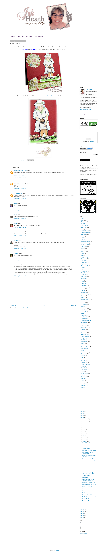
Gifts (82, 280)
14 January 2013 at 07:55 (20, 210)
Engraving (83, 264)
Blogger (57, 550)
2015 (82, 413)
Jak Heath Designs (85, 294)
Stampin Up (84, 353)
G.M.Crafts (83, 278)
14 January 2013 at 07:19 (20, 188)
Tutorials (83, 371)
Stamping (83, 355)
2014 (82, 415)
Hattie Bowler (85, 477)
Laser (82, 301)
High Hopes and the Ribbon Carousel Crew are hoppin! (89, 459)
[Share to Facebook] (31, 160)
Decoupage (83, 258)
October (85, 423)
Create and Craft (85, 243)
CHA (82, 229)
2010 (82, 513)
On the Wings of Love (87, 492)
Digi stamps (84, 262)
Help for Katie (84, 287)
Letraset (22, 162)
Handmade (83, 283)
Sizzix (82, 350)
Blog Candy (83, 221)
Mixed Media (84, 308)
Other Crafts (84, 322)
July (84, 429)
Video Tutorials (84, 373)
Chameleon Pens (85, 230)
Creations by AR (85, 244)
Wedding (83, 378)
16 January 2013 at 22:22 (20, 260)
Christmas (83, 234)
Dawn (15, 181)
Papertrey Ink (84, 327)
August (84, 427)
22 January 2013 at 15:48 (20, 275)
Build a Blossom (85, 225)
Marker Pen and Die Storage (89, 484)
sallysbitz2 (16, 240)
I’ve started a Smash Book (88, 482)
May (84, 433)
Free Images (84, 276)
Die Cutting (83, 260)
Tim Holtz (83, 367)
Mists (82, 306)
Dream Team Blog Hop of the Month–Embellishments (89, 472)
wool (82, 383)
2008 (82, 517)
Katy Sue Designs (85, 299)
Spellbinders (84, 352)
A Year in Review (86, 506)
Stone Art (83, 359)
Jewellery (83, 297)
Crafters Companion (86, 241)
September (85, 425)
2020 (82, 403)
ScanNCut (83, 339)
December (85, 418)
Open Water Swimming (86, 320)
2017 (82, 409)
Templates (83, 366)
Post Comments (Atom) (22, 307)
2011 (82, 511)
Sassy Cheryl (84, 338)
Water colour (84, 376)
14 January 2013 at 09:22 (20, 218)
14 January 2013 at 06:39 (20, 177)
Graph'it (83, 281)
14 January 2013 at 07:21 (20, 198)
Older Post (73, 305)
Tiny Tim (84, 488)
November (85, 421)
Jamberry (83, 295)
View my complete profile (85, 109)
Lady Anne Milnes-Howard (20, 170)
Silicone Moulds (84, 348)
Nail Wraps (83, 315)
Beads (82, 220)
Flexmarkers (17, 162)
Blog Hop (83, 223)
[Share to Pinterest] (33, 160)
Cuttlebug (83, 251)
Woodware (83, 382)
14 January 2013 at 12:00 (20, 235)
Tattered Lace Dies (85, 364)
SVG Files (83, 360)
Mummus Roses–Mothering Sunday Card (88, 447)
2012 (82, 509)
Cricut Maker (84, 246)
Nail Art (82, 313)
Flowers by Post (86, 464)
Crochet (83, 248)
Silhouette (83, 345)
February (85, 439)
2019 (82, 405)
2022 (82, 399)
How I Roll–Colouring (87, 466)
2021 (82, 401)
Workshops (39, 36)
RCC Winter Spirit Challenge (89, 486)
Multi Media (83, 311)
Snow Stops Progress (87, 470)
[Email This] (27, 160)
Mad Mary (16, 253)
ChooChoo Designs (85, 232)
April (84, 435)
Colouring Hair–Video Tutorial (89, 450)
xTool (82, 387)
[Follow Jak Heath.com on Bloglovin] (86, 149)
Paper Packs (84, 325)
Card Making (84, 227)
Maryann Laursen (18, 193)
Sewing (82, 343)
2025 (82, 393)
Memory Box (84, 304)
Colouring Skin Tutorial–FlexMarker (88, 453)
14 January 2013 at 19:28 (20, 248)
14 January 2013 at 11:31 (20, 227)
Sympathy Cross (86, 475)
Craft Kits (83, 239)
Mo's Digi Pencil (84, 309)
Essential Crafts (84, 265)
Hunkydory (83, 290)
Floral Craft (83, 272)
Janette (15, 214)
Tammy (15, 223)
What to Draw (85, 468)
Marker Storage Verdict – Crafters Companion (88, 480)
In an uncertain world (87, 445)
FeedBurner (92, 141)
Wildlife (82, 380)
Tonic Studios (84, 369)
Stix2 (82, 357)
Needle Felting (84, 316)
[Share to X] (30, 160)
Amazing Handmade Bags (88, 490)
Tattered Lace (84, 362)
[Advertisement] (43, 292)
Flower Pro (83, 274)
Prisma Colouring (85, 331)
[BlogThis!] (29, 160)
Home (13, 36)
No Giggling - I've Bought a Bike (89, 496)
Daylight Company (85, 257)
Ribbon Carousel (51, 95)
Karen (15, 203)
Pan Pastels (84, 324)
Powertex (83, 329)
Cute (82, 250)
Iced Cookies (84, 292)
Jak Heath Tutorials (25, 36)
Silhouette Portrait (85, 346)
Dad (82, 255)
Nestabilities (84, 318)
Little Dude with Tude (87, 504)
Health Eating (84, 285)
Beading (83, 218)
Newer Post (13, 305)
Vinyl (82, 375)
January (85, 441)
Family (82, 267)
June (84, 431)
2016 (82, 411)
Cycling (82, 253)
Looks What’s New (86, 442)
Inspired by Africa (86, 498)
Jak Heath (89, 89)
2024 (82, 395)
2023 (82, 397)
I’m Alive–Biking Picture (87, 494)
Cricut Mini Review (86, 462)
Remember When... (85, 334)
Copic (82, 237)
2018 (82, 407)
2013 (82, 417)
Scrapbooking (84, 341)
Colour (82, 236)
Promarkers (84, 332)
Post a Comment (16, 279)
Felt (82, 269)
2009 (82, 515)
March (84, 437)
